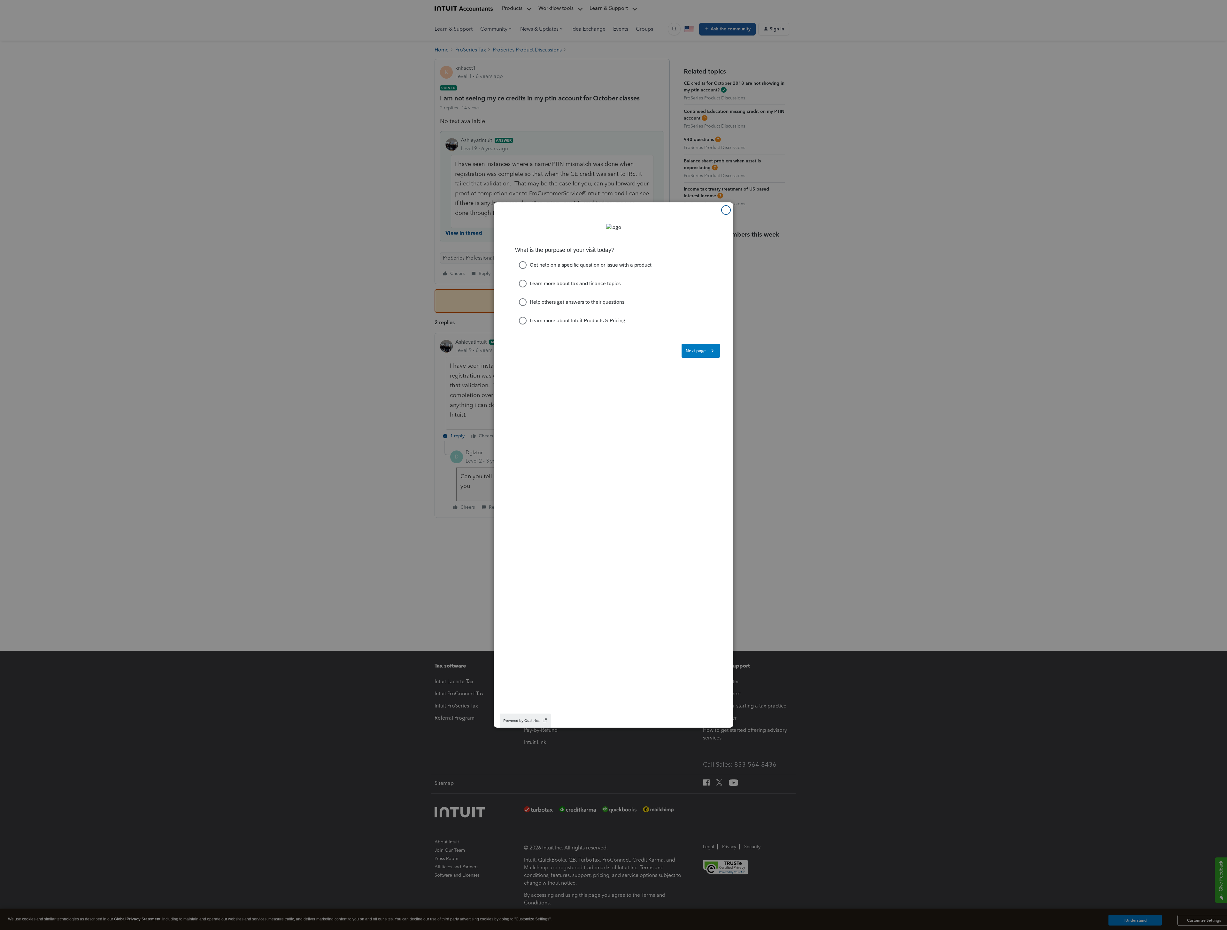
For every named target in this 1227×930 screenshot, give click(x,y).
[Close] (726, 210)
